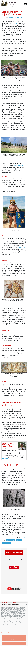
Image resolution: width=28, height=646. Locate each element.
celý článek (5, 458)
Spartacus (22, 247)
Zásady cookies (16, 632)
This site (14, 300)
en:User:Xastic (10, 509)
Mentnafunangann (14, 155)
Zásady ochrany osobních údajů (6, 632)
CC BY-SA (22, 80)
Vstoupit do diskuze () (15, 552)
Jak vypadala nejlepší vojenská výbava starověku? (8, 444)
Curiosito (11, 230)
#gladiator (10, 540)
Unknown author (22, 375)
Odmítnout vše (14, 639)
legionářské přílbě (19, 165)
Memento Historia (13, 3)
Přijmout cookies (14, 636)
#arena (19, 540)
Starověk (10, 18)
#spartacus (6, 543)
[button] (26, 604)
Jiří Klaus (24, 537)
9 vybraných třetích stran (9, 606)
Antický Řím (18, 18)
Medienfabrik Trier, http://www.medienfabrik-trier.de (13, 79)
